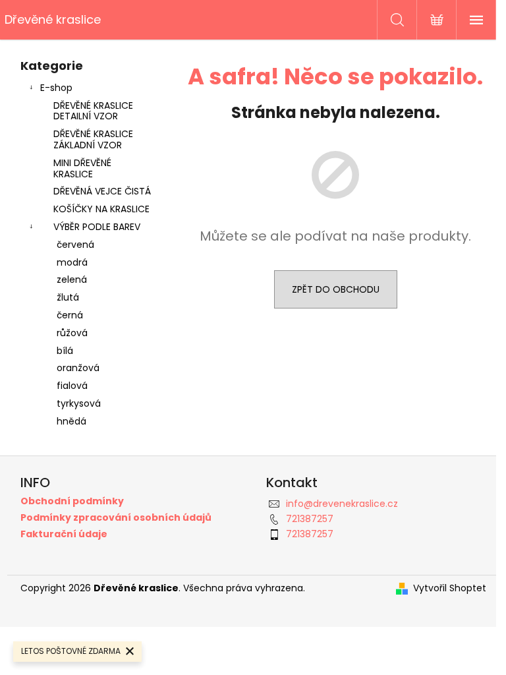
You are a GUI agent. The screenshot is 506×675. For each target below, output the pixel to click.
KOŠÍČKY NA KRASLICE (101, 209)
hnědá (71, 421)
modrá (72, 262)
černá (70, 315)
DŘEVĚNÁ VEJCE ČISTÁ (102, 191)
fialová (72, 385)
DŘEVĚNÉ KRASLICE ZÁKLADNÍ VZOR (93, 139)
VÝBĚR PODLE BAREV (96, 226)
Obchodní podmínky (72, 501)
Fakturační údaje (63, 534)
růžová (72, 332)
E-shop (56, 87)
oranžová (78, 367)
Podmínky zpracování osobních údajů (115, 518)
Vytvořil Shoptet (449, 588)
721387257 (309, 518)
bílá (65, 350)
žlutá (68, 297)
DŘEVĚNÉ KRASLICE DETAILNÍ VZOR (93, 111)
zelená (72, 279)
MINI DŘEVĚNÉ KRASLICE (82, 168)
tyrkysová (79, 403)
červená (75, 244)
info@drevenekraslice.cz (342, 503)
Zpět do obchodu (336, 289)
